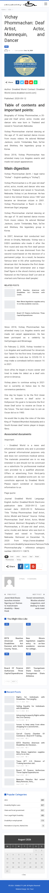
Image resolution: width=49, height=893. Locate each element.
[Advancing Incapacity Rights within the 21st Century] (9, 717)
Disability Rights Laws (12, 805)
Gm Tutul (30, 889)
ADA (6, 46)
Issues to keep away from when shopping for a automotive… (30, 726)
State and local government (14, 810)
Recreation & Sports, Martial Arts (16, 826)
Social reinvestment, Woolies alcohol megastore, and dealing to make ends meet (35, 603)
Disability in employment (13, 820)
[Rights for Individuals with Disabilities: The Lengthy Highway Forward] (9, 699)
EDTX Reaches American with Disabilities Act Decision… (30, 744)
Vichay (19, 559)
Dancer (24, 556)
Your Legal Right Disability (13, 815)
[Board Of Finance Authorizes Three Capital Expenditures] (9, 316)
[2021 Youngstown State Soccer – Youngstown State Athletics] (35, 659)
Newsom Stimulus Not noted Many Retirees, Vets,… (30, 780)
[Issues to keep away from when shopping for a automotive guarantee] (9, 727)
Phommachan (10, 559)
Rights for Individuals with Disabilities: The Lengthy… (30, 698)
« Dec (24, 875)
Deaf (31, 556)
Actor (12, 556)
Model (37, 556)
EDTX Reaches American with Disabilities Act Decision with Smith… (31, 292)
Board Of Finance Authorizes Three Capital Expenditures (30, 771)
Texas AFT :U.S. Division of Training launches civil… (30, 762)
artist (18, 556)
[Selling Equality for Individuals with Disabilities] (9, 708)
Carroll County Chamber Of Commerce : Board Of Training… (30, 735)
